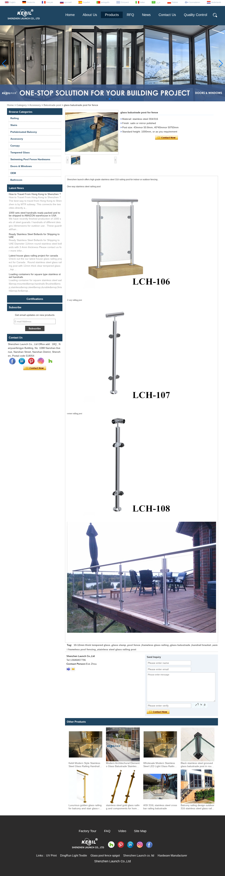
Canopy (15, 145)
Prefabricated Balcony (23, 132)
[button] (107, 99)
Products (112, 15)
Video (122, 831)
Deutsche (31, 2)
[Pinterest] (31, 361)
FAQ (107, 831)
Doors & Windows (21, 166)
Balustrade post (52, 105)
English (12, 2)
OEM (13, 173)
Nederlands (216, 2)
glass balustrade (180, 645)
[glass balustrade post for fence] (91, 132)
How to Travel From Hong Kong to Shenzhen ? (35, 194)
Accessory (35, 105)
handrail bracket (201, 645)
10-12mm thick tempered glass (92, 645)
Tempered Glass (20, 152)
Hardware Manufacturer (172, 855)
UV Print (51, 855)
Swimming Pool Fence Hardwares (30, 159)
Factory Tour (87, 831)
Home (70, 15)
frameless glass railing (155, 645)
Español (86, 2)
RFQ (130, 15)
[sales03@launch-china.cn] (73, 669)
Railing (14, 118)
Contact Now (34, 368)
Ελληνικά (125, 2)
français (49, 2)
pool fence (133, 645)
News (146, 15)
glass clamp (119, 645)
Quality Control (195, 15)
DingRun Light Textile (73, 855)
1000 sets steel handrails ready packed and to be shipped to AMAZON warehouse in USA (34, 214)
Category (22, 105)
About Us (90, 15)
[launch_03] (68, 669)
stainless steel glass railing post (116, 649)
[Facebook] (12, 361)
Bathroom (16, 179)
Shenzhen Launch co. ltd (138, 855)
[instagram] (40, 361)
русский (68, 2)
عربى (158, 2)
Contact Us (167, 15)
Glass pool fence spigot (105, 855)
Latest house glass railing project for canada (33, 255)
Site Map (140, 831)
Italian (142, 2)
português (105, 2)
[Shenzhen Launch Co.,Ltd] (23, 21)
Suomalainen (194, 2)
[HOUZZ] (50, 361)
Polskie (175, 2)
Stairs (13, 125)
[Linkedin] (21, 361)
